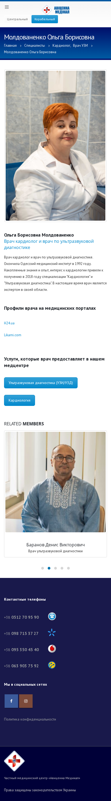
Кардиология (19, 400)
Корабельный (44, 19)
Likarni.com (12, 335)
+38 (21, 617)
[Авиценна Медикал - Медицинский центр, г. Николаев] (55, 10)
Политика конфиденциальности (30, 719)
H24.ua (9, 323)
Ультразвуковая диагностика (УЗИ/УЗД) (41, 382)
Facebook (11, 701)
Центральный (17, 19)
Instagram (26, 701)
